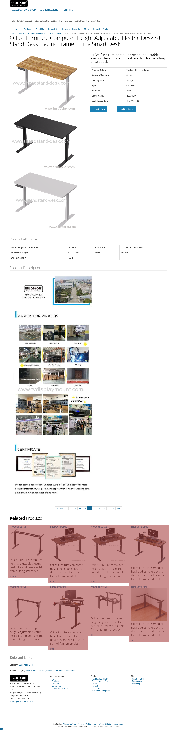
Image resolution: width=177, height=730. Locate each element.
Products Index (98, 726)
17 (94, 508)
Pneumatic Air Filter (85, 724)
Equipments (137, 681)
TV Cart (95, 686)
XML (111, 726)
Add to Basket (127, 108)
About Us (40, 29)
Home (16, 29)
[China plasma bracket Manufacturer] (19, 3)
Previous (60, 508)
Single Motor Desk (50, 670)
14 (80, 508)
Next (118, 508)
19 (104, 508)
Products (27, 29)
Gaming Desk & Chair (100, 681)
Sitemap (116, 726)
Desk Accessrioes (67, 670)
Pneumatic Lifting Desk (101, 690)
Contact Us (53, 29)
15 (85, 508)
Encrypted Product (101, 29)
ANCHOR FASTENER (49, 9)
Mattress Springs (69, 724)
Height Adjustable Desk (36, 33)
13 (75, 508)
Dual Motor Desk (54, 33)
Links (106, 726)
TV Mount (96, 683)
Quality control (138, 678)
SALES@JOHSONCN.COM (24, 9)
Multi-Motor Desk (33, 670)
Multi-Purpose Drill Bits (102, 724)
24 (113, 508)
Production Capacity (71, 29)
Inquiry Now (99, 108)
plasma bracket (118, 724)
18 (99, 508)
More (86, 29)
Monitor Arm (96, 688)
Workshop (136, 683)
